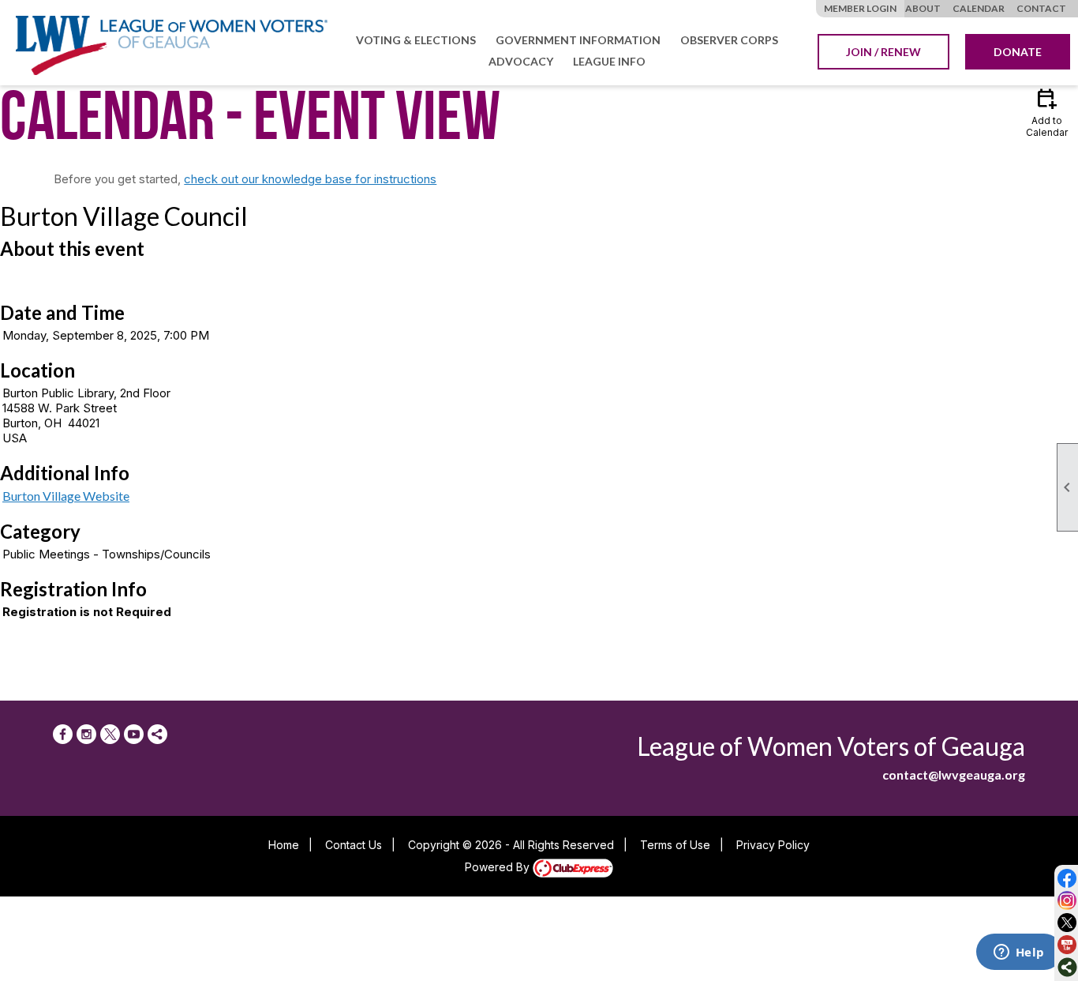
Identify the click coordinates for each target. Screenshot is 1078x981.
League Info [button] (609, 61)
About (923, 8)
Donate (1018, 51)
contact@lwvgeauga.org (953, 774)
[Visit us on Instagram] (1067, 901)
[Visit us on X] (1067, 923)
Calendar (979, 8)
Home (283, 844)
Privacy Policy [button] (773, 844)
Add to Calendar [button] (1047, 111)
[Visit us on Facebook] (1067, 879)
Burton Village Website (65, 495)
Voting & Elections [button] (416, 40)
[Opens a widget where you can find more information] (1018, 953)
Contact (1041, 8)
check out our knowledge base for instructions (310, 178)
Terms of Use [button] (675, 844)
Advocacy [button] (520, 61)
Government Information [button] (578, 40)
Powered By (499, 867)
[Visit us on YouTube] (1067, 945)
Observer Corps (729, 40)
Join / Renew (883, 51)
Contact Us (353, 844)
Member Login (860, 8)
